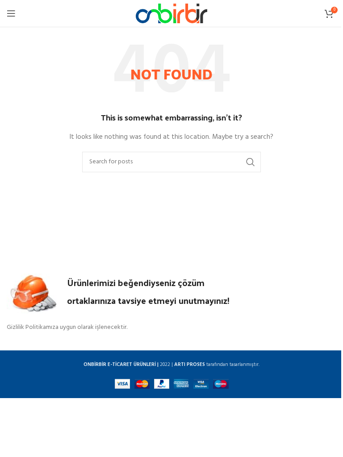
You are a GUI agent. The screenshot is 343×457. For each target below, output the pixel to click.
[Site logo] (171, 13)
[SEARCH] (250, 162)
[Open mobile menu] (11, 13)
